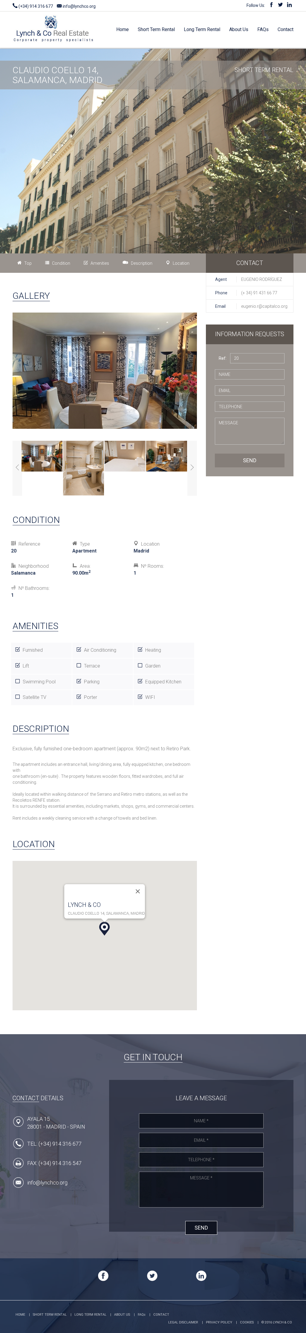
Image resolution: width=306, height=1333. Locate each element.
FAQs (263, 29)
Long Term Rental (202, 29)
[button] (104, 928)
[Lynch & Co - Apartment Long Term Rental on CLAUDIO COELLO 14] (53, 24)
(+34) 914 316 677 (35, 6)
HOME (20, 1315)
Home (122, 29)
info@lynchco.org (79, 6)
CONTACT (161, 1315)
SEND (249, 460)
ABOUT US (122, 1315)
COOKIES (247, 1322)
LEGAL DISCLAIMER (183, 1322)
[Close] (138, 891)
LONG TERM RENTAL (90, 1315)
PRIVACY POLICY (219, 1322)
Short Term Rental (156, 29)
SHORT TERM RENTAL (50, 1315)
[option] (42, 457)
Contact (285, 29)
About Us (238, 29)
